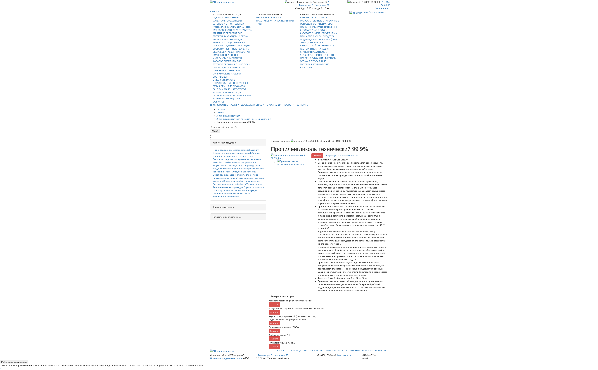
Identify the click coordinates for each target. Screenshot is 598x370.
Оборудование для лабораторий (311, 44)
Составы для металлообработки (224, 78)
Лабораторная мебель (324, 26)
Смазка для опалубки (226, 67)
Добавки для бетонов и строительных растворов (228, 23)
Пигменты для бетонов (246, 174)
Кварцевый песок (237, 36)
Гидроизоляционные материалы (226, 19)
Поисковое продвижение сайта (226, 358)
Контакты (302, 104)
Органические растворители (317, 47)
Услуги (234, 104)
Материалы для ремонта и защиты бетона (229, 41)
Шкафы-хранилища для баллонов (232, 195)
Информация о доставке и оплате (340, 155)
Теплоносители (222, 82)
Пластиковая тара (267, 20)
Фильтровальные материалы (313, 63)
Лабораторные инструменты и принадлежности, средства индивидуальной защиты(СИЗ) (318, 36)
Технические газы (222, 187)
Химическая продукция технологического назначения (232, 94)
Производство (219, 104)
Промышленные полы (237, 64)
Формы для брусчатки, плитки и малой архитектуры (230, 87)
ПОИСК (215, 131)
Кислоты (218, 39)
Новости (288, 104)
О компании (273, 104)
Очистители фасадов (223, 174)
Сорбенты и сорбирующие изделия (227, 72)
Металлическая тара (268, 17)
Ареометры (307, 17)
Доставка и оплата (252, 104)
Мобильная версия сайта (14, 361)
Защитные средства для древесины (231, 159)
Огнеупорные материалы (226, 56)
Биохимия (321, 17)
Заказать (317, 155)
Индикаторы (325, 23)
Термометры (320, 54)
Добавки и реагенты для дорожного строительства (232, 28)
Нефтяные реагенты (237, 48)
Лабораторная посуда (313, 29)
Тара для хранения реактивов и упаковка (314, 51)
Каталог (282, 350)
